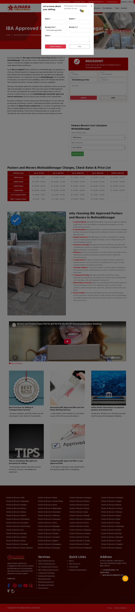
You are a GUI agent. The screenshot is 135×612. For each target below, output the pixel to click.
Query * (48, 35)
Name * (47, 19)
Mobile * (72, 19)
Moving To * (73, 27)
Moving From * (50, 27)
